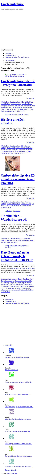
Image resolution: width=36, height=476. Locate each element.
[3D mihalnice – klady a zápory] (11, 377)
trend (9, 207)
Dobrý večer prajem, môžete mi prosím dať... (19, 407)
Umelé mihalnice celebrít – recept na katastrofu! (18, 83)
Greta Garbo (28, 148)
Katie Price (31, 105)
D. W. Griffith (11, 148)
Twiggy (21, 153)
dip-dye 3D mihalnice (13, 204)
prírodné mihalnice (20, 240)
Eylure (20, 279)
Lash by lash (5, 151)
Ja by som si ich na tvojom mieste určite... (18, 431)
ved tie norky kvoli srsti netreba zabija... (17, 357)
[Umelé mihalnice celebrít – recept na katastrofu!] (18, 76)
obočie (30, 107)
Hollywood (10, 105)
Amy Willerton (25, 202)
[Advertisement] (18, 30)
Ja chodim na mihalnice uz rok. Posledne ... (18, 466)
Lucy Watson (9, 205)
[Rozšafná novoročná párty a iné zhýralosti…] (11, 389)
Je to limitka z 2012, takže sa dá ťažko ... (17, 394)
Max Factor (23, 151)
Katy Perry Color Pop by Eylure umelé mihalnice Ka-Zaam (17, 287)
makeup (25, 107)
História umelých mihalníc (12, 121)
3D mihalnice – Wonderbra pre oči (14, 217)
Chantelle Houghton (7, 104)
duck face (25, 104)
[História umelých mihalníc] (16, 114)
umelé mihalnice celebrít (12, 111)
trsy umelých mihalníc (12, 153)
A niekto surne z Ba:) (11, 370)
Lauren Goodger (17, 107)
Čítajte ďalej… (30, 98)
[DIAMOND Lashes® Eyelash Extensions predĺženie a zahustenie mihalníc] (11, 364)
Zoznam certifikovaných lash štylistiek (17, 57)
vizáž (22, 111)
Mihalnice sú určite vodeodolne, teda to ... (18, 419)
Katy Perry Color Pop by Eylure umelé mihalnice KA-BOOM (17, 281)
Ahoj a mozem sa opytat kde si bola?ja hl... (18, 382)
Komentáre (8, 345)
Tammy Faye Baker (18, 109)
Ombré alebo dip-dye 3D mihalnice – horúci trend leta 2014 (18, 179)
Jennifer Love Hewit (21, 105)
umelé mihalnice (12, 242)
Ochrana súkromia (10, 470)
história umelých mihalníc (9, 149)
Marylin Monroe (14, 151)
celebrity (30, 102)
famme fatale (20, 148)
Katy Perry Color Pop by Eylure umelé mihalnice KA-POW (16, 285)
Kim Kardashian (6, 107)
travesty (26, 109)
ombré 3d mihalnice (20, 205)
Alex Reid (24, 102)
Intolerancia (28, 149)
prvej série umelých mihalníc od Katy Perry (21, 268)
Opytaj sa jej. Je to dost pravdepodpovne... (18, 456)
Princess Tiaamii (6, 109)
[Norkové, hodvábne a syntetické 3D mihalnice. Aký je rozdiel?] (11, 352)
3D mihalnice (9, 53)
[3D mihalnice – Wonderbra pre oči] (12, 211)
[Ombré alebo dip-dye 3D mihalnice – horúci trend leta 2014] (12, 170)
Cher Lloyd (17, 104)
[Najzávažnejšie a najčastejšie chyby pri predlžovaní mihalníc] (11, 451)
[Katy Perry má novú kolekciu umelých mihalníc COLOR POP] (18, 247)
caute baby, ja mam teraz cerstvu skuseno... (18, 444)
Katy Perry (26, 279)
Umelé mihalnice (12, 4)
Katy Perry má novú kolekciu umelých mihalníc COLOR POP (17, 256)
